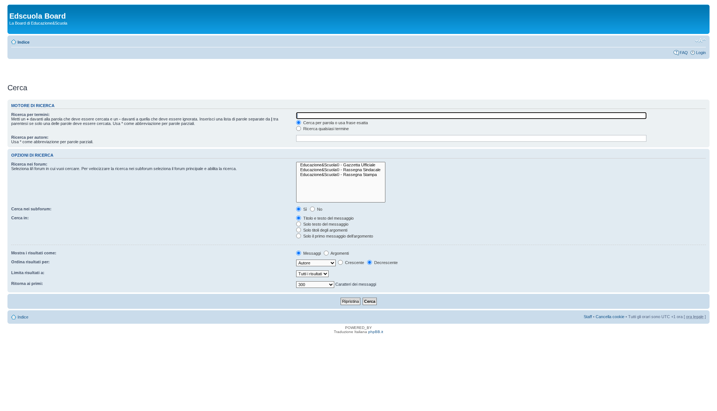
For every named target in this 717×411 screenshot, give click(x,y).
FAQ (684, 52)
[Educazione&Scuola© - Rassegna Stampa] (341, 174)
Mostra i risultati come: (33, 253)
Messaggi (311, 253)
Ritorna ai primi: (27, 283)
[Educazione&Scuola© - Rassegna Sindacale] (341, 169)
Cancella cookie (610, 316)
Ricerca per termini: (30, 114)
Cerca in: (20, 218)
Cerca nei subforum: (31, 209)
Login (701, 52)
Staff (588, 316)
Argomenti (339, 253)
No (319, 209)
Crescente (354, 262)
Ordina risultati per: (30, 262)
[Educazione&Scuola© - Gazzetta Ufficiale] (341, 165)
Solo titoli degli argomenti (324, 230)
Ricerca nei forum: (29, 164)
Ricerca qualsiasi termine (325, 128)
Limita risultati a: (27, 272)
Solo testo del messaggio (325, 224)
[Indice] (13, 8)
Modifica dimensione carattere (700, 40)
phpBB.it (375, 332)
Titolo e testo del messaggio (328, 218)
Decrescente (385, 262)
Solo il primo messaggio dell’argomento (337, 236)
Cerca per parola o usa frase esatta (335, 122)
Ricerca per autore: (30, 137)
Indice (24, 42)
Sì (304, 209)
